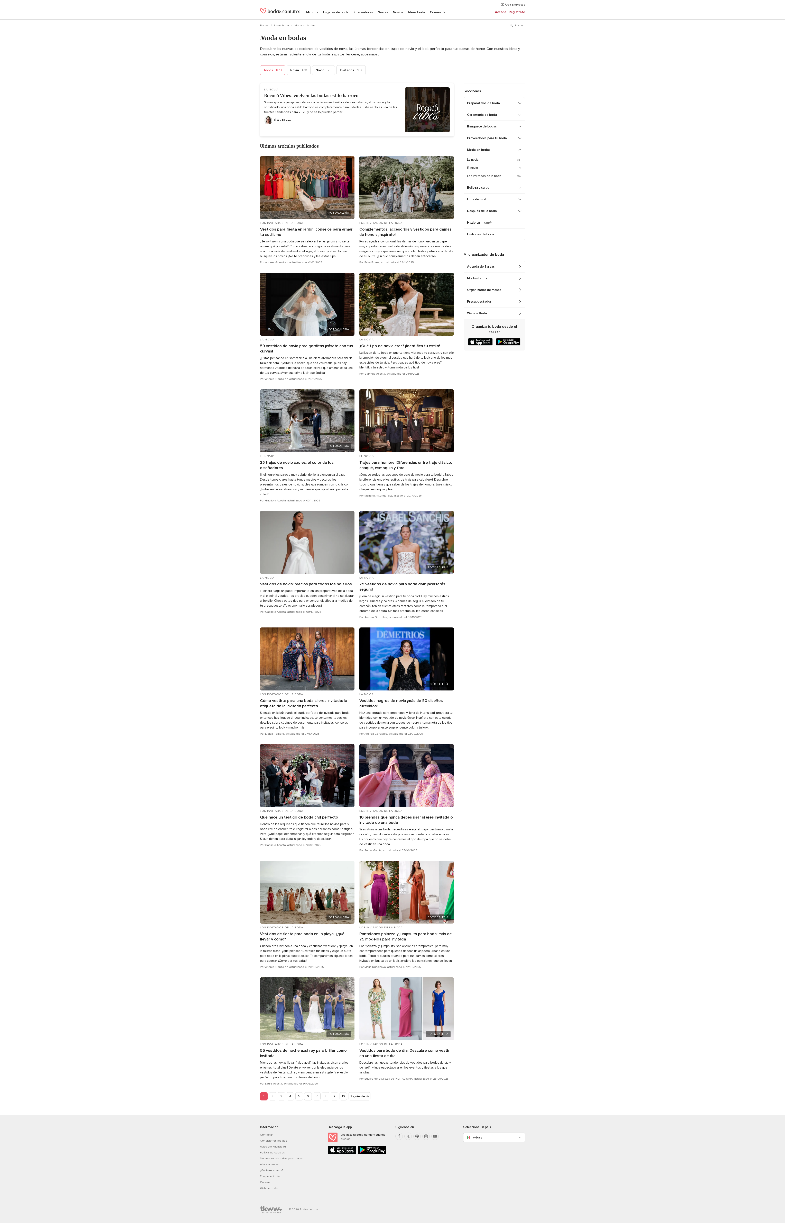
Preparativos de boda (483, 103)
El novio (472, 168)
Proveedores (363, 12)
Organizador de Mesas (484, 290)
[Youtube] (435, 1136)
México (477, 1137)
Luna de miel (476, 199)
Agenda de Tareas (481, 267)
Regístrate (517, 12)
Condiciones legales (273, 1140)
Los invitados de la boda (484, 176)
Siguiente (357, 1096)
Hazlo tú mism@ (479, 223)
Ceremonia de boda (482, 115)
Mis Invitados (477, 278)
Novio (323, 70)
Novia (298, 70)
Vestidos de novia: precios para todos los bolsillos (306, 584)
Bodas (264, 25)
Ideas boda (416, 12)
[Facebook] (399, 1136)
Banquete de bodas (482, 126)
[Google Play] (372, 1153)
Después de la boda (482, 211)
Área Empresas (514, 4)
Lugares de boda (336, 12)
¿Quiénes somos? (271, 1170)
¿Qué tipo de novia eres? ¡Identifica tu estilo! (399, 345)
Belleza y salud (478, 188)
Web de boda (269, 1188)
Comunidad (438, 12)
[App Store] (342, 1153)
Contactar (266, 1134)
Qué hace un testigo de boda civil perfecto (299, 817)
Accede (500, 12)
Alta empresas (269, 1164)
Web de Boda (477, 313)
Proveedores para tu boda (487, 138)
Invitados (351, 70)
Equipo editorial (270, 1176)
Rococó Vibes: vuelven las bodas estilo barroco (311, 95)
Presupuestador (479, 302)
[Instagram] (426, 1136)
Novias (383, 12)
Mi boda (312, 12)
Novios (398, 12)
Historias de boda (480, 234)
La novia (473, 160)
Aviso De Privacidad (273, 1146)
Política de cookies (272, 1152)
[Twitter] (408, 1136)
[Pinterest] (417, 1136)
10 (343, 1096)
